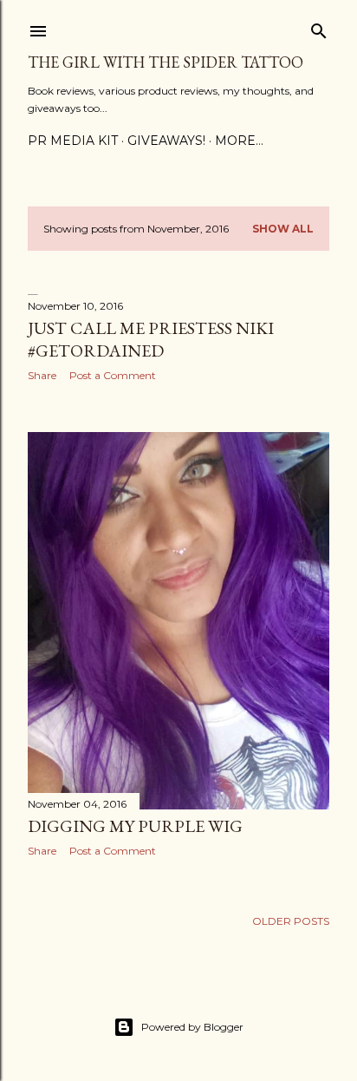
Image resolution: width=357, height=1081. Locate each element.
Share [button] (42, 375)
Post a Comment (112, 375)
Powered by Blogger (192, 1026)
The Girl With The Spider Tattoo (165, 62)
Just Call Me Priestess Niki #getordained (151, 339)
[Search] (318, 27)
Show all (283, 228)
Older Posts (290, 920)
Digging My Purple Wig (135, 826)
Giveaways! (166, 140)
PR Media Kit (73, 140)
